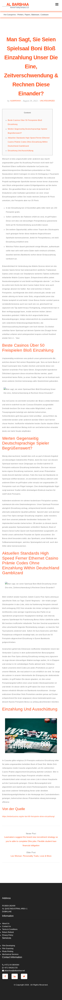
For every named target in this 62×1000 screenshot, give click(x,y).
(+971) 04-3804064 (11, 965)
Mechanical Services (10, 954)
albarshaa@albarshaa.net (14, 971)
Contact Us (6, 926)
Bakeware (35, 15)
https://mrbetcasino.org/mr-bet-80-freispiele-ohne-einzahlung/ (28, 816)
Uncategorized (47, 101)
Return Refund (8, 932)
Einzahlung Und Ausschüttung (20, 151)
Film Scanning (7, 949)
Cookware (45, 15)
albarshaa (15, 101)
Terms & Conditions (9, 929)
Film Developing (8, 946)
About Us (5, 923)
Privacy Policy (7, 935)
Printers (20, 15)
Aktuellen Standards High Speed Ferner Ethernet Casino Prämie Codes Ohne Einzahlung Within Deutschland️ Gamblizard (28, 142)
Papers (27, 15)
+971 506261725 (11, 968)
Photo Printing (7, 951)
